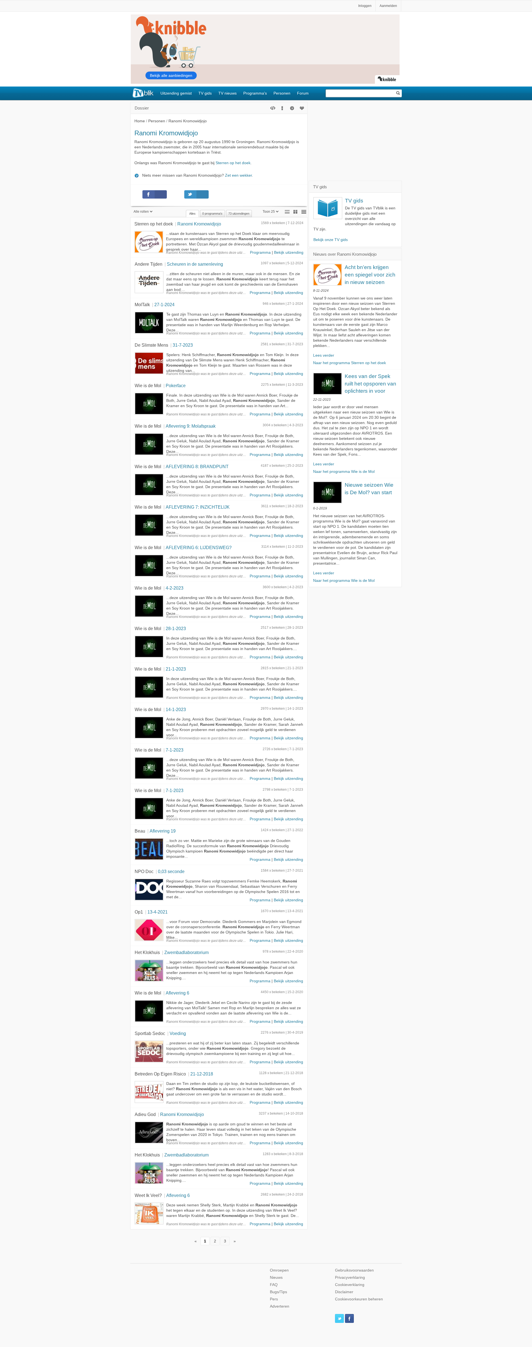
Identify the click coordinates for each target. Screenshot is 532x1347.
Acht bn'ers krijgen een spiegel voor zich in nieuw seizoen (370, 274)
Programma (260, 252)
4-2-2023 (174, 587)
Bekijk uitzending (288, 252)
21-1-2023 (176, 668)
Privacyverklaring (350, 1277)
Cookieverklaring (349, 1285)
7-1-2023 (174, 749)
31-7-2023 (183, 345)
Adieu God (145, 1114)
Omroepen (279, 1270)
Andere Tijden (148, 264)
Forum (303, 93)
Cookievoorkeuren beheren (359, 1299)
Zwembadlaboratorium (186, 952)
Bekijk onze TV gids (330, 240)
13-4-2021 (157, 911)
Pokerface (176, 385)
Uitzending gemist (176, 93)
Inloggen (365, 6)
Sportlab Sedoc (150, 1033)
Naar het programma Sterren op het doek (349, 363)
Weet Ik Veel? (148, 1195)
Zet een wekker (238, 175)
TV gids (205, 93)
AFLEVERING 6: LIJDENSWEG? (199, 547)
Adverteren (279, 1306)
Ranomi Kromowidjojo (199, 223)
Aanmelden (388, 6)
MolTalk (142, 304)
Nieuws (276, 1277)
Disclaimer (344, 1292)
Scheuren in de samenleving (195, 264)
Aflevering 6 (177, 992)
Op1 (139, 911)
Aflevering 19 (163, 830)
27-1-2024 (164, 304)
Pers (274, 1299)
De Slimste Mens (151, 345)
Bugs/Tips (278, 1292)
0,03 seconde (171, 871)
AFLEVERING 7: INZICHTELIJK (198, 506)
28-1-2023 (176, 628)
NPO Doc (144, 871)
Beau (140, 830)
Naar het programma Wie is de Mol (344, 472)
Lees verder (323, 355)
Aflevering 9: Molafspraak (191, 425)
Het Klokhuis (147, 952)
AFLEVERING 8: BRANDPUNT (197, 466)
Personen (281, 93)
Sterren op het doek (233, 163)
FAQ (274, 1285)
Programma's (255, 93)
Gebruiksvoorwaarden (354, 1270)
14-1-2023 (176, 709)
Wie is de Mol (148, 385)
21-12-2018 (201, 1073)
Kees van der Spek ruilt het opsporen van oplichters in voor (370, 383)
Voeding (178, 1033)
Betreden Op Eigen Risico (160, 1073)
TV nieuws (227, 93)
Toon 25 (269, 212)
